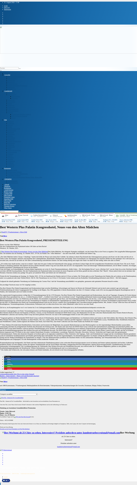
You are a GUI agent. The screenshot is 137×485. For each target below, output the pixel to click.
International (12, 95)
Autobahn (11, 123)
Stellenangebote (13, 109)
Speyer (10, 156)
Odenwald (11, 147)
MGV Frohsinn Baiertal (19, 116)
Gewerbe (7, 75)
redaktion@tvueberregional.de (28, 473)
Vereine (10, 112)
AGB (6, 6)
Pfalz (9, 148)
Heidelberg (11, 138)
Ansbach (11, 121)
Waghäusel (11, 161)
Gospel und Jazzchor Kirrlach (21, 114)
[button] (7, 357)
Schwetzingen (12, 152)
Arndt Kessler (8, 190)
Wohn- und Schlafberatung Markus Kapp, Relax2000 (25, 177)
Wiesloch (11, 166)
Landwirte (11, 100)
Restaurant (11, 82)
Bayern (10, 125)
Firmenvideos (12, 78)
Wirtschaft (11, 87)
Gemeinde (11, 93)
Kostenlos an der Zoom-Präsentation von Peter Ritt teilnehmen (15, 429)
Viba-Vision (8, 208)
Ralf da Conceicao (10, 204)
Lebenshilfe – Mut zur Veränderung (128, 215)
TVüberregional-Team (5, 473)
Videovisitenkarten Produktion (17, 86)
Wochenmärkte (13, 181)
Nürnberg (11, 145)
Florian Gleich (12, 170)
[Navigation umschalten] (1, 70)
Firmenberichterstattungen (16, 77)
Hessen (10, 136)
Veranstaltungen (13, 183)
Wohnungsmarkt (13, 111)
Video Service (12, 84)
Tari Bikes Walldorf (14, 175)
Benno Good (8, 192)
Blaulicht (7, 186)
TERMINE (8, 179)
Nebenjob (11, 105)
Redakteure (7, 188)
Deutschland (12, 130)
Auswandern (16, 96)
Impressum (7, 9)
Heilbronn (11, 139)
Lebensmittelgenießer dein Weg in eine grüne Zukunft (17, 374)
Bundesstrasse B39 (14, 129)
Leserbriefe (11, 102)
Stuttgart (10, 154)
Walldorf (11, 163)
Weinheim (11, 165)
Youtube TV (12, 89)
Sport (13, 118)
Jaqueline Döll (8, 199)
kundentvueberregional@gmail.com (68, 447)
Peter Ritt (7, 202)
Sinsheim (11, 157)
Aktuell (6, 184)
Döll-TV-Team (15, 473)
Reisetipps (11, 107)
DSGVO (7, 7)
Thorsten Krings (9, 206)
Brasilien (15, 98)
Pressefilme (11, 80)
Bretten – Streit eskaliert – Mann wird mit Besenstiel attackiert (19, 376)
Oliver (5, 236)
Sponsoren (7, 168)
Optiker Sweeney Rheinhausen (18, 174)
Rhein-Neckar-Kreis (14, 141)
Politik (10, 103)
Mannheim (11, 143)
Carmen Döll (8, 193)
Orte (5, 120)
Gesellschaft (8, 91)
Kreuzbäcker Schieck (15, 172)
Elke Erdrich (8, 195)
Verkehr (10, 159)
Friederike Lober (9, 197)
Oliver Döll (7, 201)
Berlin (10, 127)
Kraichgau (11, 134)
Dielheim (11, 132)
